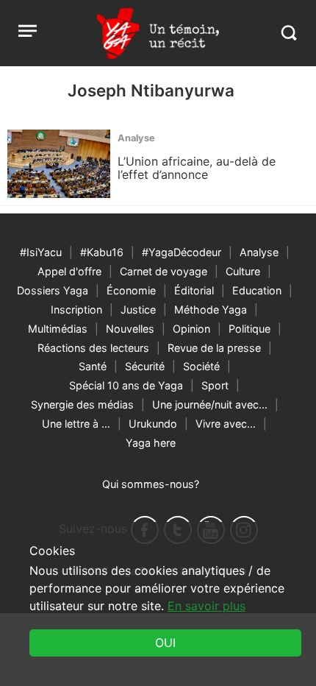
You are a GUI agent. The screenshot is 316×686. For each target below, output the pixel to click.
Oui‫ (165, 642)
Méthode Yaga (210, 309)
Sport (215, 385)
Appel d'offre (69, 271)
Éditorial (194, 290)
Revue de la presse (214, 348)
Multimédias (57, 328)
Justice (138, 309)
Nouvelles (130, 328)
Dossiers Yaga (52, 290)
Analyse (259, 252)
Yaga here (151, 442)
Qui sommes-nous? (150, 484)
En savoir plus (206, 605)
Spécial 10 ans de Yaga (126, 385)
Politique (249, 328)
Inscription (76, 309)
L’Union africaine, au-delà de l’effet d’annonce (197, 168)
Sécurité (145, 366)
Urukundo (153, 423)
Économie (131, 290)
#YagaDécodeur (181, 252)
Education (256, 290)
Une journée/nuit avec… (209, 404)
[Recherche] (288, 33)
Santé (93, 366)
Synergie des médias (82, 404)
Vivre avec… (225, 423)
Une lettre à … (76, 423)
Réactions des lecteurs (93, 348)
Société (201, 366)
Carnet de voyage (163, 271)
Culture (243, 271)
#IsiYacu (41, 252)
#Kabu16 (101, 252)
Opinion (191, 328)
